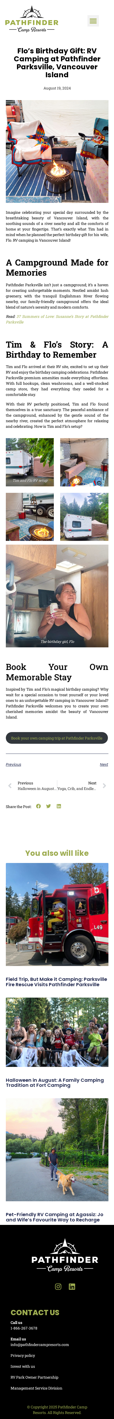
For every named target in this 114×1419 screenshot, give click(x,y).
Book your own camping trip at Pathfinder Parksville (56, 738)
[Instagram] (58, 1286)
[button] (93, 21)
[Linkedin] (72, 1286)
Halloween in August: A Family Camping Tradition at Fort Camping (55, 1083)
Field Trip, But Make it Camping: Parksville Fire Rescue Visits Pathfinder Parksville (56, 982)
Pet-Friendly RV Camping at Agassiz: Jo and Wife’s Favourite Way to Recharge (54, 1217)
